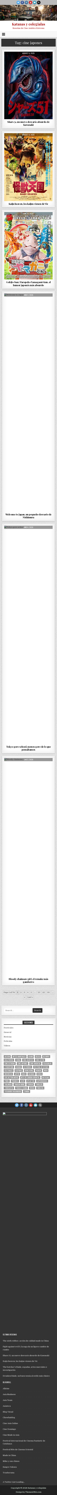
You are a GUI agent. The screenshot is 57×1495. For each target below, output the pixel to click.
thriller (39, 1084)
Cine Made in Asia (11, 1435)
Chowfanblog (9, 1417)
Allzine (6, 1388)
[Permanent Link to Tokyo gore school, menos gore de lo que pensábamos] (28, 635)
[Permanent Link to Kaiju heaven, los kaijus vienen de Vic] (28, 167)
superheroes (42, 1081)
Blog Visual (8, 1412)
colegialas (47, 1063)
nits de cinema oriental (30, 1077)
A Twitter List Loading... (14, 1482)
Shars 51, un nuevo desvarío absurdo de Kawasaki (28, 123)
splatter (30, 1081)
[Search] (38, 2)
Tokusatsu (9, 1088)
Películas (28, 58)
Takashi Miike (19, 1084)
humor (38, 1070)
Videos (7, 1046)
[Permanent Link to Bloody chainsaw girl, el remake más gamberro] (28, 867)
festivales (9, 1070)
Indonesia (8, 1074)
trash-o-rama (21, 1088)
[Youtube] (30, 2)
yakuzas (40, 1088)
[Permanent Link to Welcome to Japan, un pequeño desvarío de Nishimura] (28, 402)
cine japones (22, 1063)
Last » (30, 997)
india (46, 1070)
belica (38, 1056)
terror (30, 1084)
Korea (39, 1074)
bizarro (46, 1056)
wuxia (32, 1088)
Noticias (8, 1037)
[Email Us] (34, 2)
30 (48, 992)
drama (18, 1067)
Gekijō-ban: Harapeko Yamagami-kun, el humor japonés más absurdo (28, 283)
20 (43, 992)
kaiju (24, 1074)
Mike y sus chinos (11, 1461)
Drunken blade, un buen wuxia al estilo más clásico (26, 1376)
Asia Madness (9, 1394)
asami (30, 1056)
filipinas (18, 1070)
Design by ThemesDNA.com (28, 1492)
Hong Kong (29, 1070)
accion (7, 1056)
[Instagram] (26, 2)
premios (15, 1081)
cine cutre (40, 1060)
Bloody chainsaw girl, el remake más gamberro (28, 980)
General (7, 1032)
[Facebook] (22, 2)
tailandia (8, 1084)
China (18, 1060)
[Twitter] (18, 2)
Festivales (8, 1028)
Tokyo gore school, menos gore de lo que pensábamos (28, 748)
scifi (22, 1081)
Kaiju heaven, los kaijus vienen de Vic (28, 203)
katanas (31, 1074)
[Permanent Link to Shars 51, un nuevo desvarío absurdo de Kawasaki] (28, 85)
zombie (26, 1091)
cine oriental (35, 1063)
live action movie (11, 1077)
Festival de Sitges (41, 1067)
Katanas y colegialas (28, 24)
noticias (45, 1077)
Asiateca (7, 1406)
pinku (7, 1081)
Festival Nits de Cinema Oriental (18, 1449)
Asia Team (7, 1400)
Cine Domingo (9, 1429)
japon (17, 1074)
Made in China (9, 1455)
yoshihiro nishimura (13, 1091)
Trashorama (8, 1473)
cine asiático (28, 1060)
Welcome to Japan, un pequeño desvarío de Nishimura (28, 516)
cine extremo (10, 1063)
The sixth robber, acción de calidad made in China (26, 1341)
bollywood (9, 1060)
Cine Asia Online (10, 1423)
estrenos (27, 1067)
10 (39, 992)
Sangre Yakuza (10, 1467)
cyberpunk (9, 1067)
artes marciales (19, 1056)
